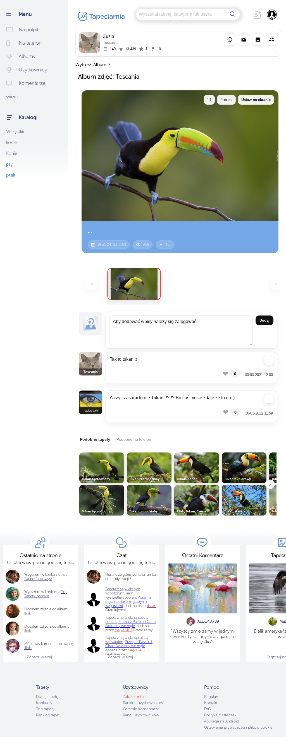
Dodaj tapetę (47, 696)
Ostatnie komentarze (141, 709)
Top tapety (45, 709)
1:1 (209, 100)
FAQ (207, 709)
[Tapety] (258, 39)
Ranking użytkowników (143, 702)
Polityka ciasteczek (220, 715)
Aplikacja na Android (221, 721)
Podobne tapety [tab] (95, 439)
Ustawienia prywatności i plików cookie (238, 727)
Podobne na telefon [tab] (133, 439)
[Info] (230, 39)
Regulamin (213, 696)
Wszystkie (15, 131)
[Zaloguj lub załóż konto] (272, 14)
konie (11, 142)
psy (9, 164)
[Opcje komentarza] (269, 360)
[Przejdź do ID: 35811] (134, 284)
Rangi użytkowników (141, 715)
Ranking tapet (47, 715)
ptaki (11, 175)
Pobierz (226, 100)
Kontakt (210, 702)
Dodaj (264, 320)
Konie (11, 153)
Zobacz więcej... (40, 657)
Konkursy (44, 702)
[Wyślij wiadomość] (244, 39)
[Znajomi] (272, 39)
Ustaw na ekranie (256, 100)
